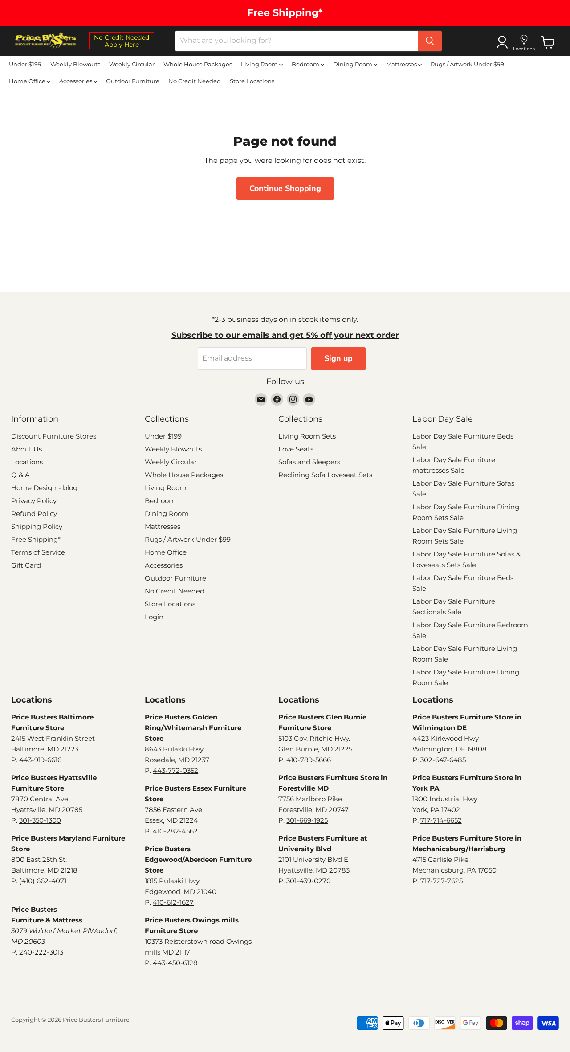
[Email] (261, 399)
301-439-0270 (308, 881)
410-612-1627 (173, 902)
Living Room (260, 64)
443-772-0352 (175, 770)
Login (154, 617)
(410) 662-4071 (42, 881)
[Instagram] (293, 399)
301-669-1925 (307, 820)
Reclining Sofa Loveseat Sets (325, 475)
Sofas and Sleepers (309, 462)
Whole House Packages (197, 64)
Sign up (338, 358)
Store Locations (252, 81)
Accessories (76, 81)
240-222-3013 (41, 952)
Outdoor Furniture (132, 81)
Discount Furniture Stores (53, 436)
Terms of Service (38, 552)
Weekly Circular (132, 64)
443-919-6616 (40, 759)
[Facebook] (277, 399)
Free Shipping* (36, 539)
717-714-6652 (441, 820)
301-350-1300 (40, 820)
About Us (26, 449)
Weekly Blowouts (75, 64)
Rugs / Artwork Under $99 (467, 64)
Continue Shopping (285, 188)
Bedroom (306, 64)
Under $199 (25, 64)
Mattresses (402, 64)
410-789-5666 (308, 759)
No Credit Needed (194, 81)
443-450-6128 (175, 963)
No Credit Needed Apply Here (121, 41)
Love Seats (296, 449)
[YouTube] (309, 399)
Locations (27, 462)
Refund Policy (34, 513)
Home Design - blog (44, 487)
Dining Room (353, 64)
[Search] (430, 41)
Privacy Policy (34, 500)
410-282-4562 (175, 831)
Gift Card (26, 565)
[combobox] (296, 41)
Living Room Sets (307, 436)
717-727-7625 (441, 881)
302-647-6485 (443, 759)
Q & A (20, 475)
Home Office (28, 81)
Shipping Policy (36, 526)
